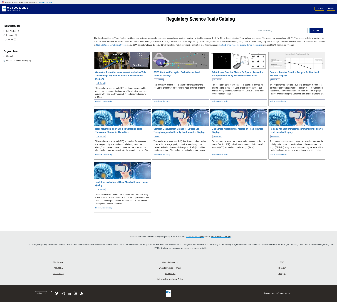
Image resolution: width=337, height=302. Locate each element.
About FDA (58, 268)
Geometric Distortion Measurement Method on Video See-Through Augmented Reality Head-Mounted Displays (121, 75)
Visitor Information (170, 262)
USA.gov (282, 273)
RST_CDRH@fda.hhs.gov (221, 236)
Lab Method (101, 83)
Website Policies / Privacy (170, 268)
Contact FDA (41, 293)
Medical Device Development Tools (111, 44)
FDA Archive (58, 262)
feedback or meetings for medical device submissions (241, 44)
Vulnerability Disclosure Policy (170, 279)
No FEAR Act (170, 273)
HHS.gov (282, 268)
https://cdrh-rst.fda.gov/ (195, 236)
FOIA (282, 262)
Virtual (157, 136)
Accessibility (58, 273)
